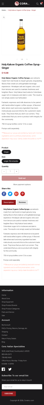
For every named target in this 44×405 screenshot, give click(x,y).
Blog (3, 342)
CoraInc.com (29, 400)
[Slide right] (26, 59)
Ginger (6, 152)
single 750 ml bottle (11, 161)
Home (4, 10)
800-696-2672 (7, 354)
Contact (4, 335)
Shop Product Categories (11, 309)
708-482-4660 (7, 357)
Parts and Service (8, 312)
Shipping (5, 332)
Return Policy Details (9, 338)
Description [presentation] (9, 202)
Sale (3, 315)
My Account (6, 325)
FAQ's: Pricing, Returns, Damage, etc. (14, 328)
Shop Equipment (7, 302)
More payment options (22, 185)
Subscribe (9, 393)
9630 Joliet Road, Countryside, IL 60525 (15, 351)
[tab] (9, 202)
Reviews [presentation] (22, 202)
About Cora (6, 298)
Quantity (5, 166)
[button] (2, 3)
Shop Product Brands (9, 305)
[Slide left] (17, 59)
